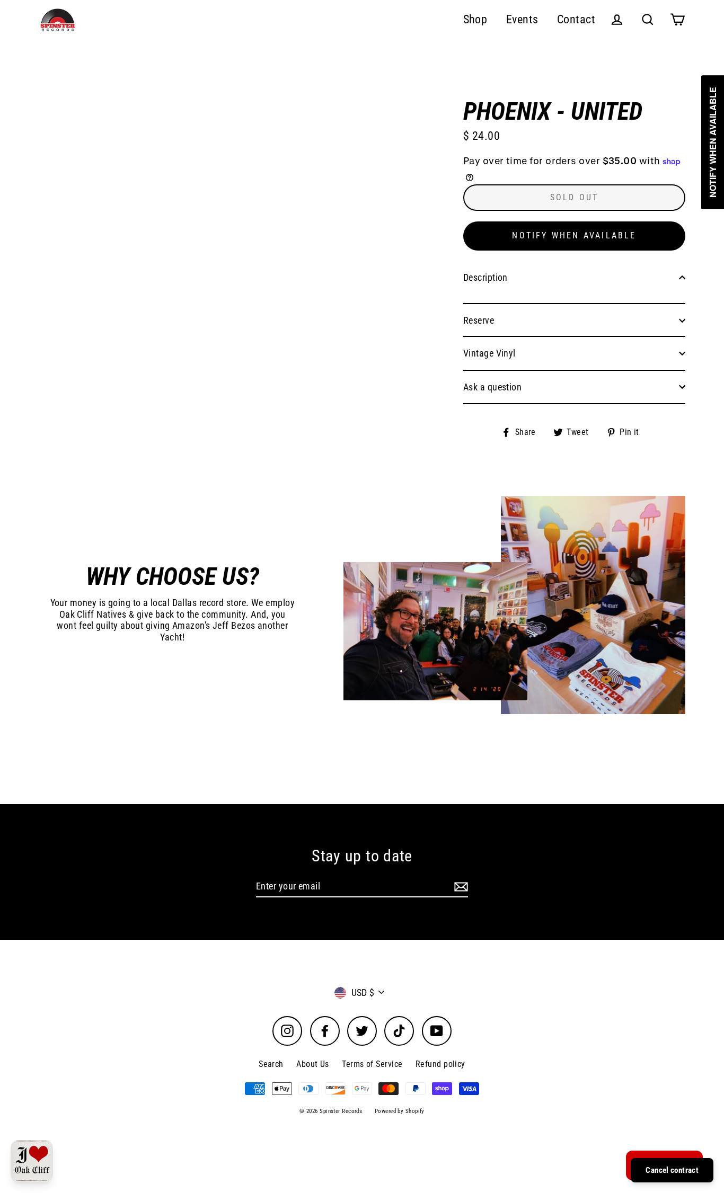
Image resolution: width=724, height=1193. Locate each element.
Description (485, 277)
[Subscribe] (459, 886)
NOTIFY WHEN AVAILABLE (574, 235)
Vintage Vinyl (489, 353)
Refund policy (440, 1064)
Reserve (478, 320)
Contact (576, 19)
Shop (475, 19)
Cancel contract (672, 1170)
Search (271, 1064)
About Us (312, 1064)
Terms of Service (372, 1064)
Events (522, 19)
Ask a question (492, 387)
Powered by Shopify (400, 1111)
